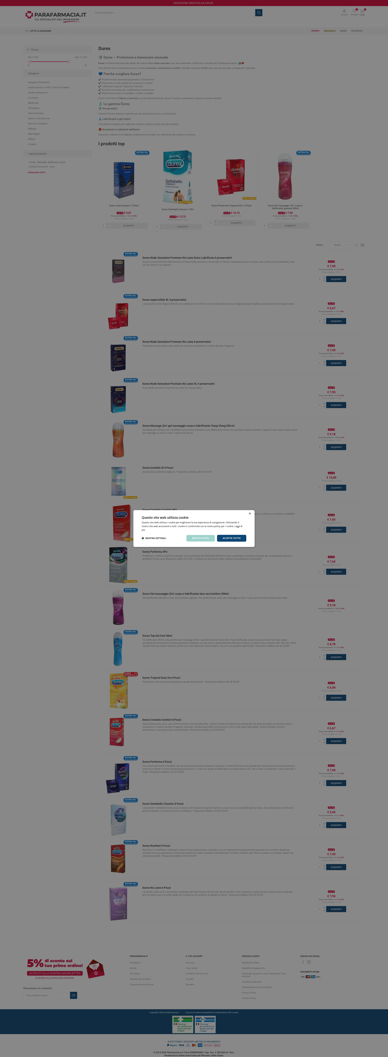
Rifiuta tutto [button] (200, 538)
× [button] (250, 514)
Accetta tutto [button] (232, 538)
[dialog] (194, 528)
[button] (154, 538)
